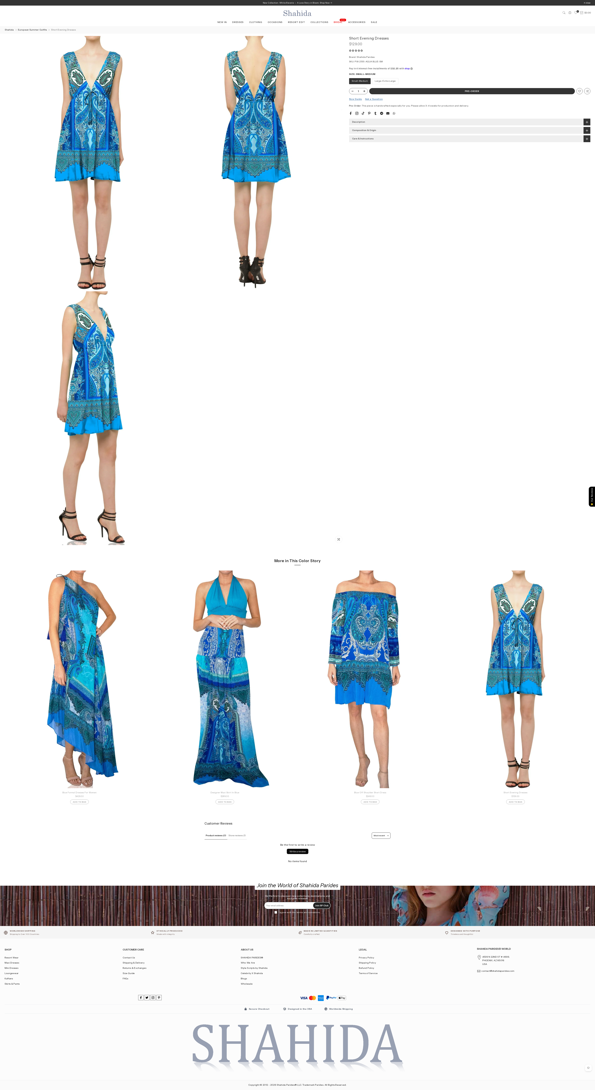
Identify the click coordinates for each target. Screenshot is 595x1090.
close (8, 3)
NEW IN (222, 22)
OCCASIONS (275, 22)
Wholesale (247, 983)
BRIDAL (339, 22)
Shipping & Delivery (133, 962)
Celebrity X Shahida (252, 973)
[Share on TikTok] (363, 113)
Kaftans (9, 978)
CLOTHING (255, 22)
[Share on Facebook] (350, 113)
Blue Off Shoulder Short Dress (370, 792)
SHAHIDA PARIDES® (252, 957)
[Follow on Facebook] (140, 997)
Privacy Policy (366, 957)
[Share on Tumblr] (375, 113)
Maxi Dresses (12, 962)
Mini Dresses (11, 968)
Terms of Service (368, 973)
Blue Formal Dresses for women (79, 792)
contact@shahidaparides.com (497, 971)
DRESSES (238, 22)
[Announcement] (297, 2)
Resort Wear (12, 957)
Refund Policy (366, 968)
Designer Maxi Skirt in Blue (225, 792)
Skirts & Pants (12, 983)
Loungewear (12, 973)
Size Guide (355, 99)
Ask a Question (374, 99)
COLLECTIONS (319, 22)
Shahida (9, 29)
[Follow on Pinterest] (159, 997)
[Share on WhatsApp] (394, 113)
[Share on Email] (387, 113)
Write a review (297, 851)
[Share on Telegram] (381, 113)
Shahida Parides (366, 57)
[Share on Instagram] (356, 113)
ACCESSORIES (357, 22)
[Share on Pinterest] (369, 113)
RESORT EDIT (296, 22)
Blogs (244, 978)
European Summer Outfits (32, 29)
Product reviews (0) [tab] (216, 835)
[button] (356, 50)
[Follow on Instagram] (153, 997)
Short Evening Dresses (515, 792)
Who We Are (248, 962)
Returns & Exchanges (134, 968)
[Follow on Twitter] (147, 997)
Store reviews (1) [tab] (237, 835)
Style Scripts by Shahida (254, 968)
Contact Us (129, 957)
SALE (374, 22)
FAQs (125, 978)
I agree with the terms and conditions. (300, 912)
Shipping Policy (367, 962)
